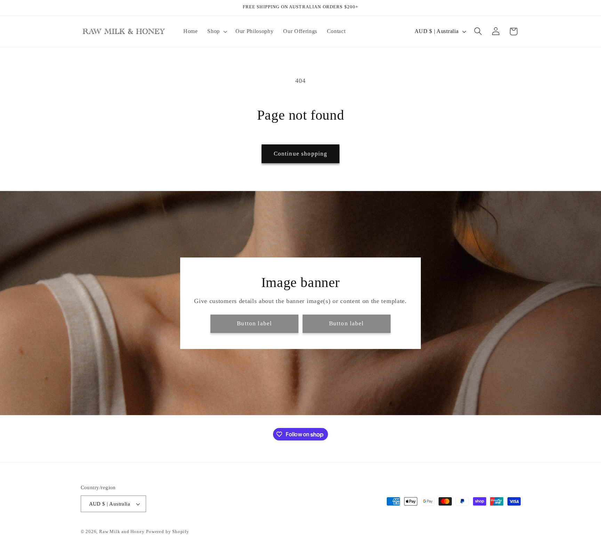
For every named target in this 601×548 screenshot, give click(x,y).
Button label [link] (254, 323)
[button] (216, 31)
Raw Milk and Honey (122, 531)
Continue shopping (301, 153)
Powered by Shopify (167, 531)
